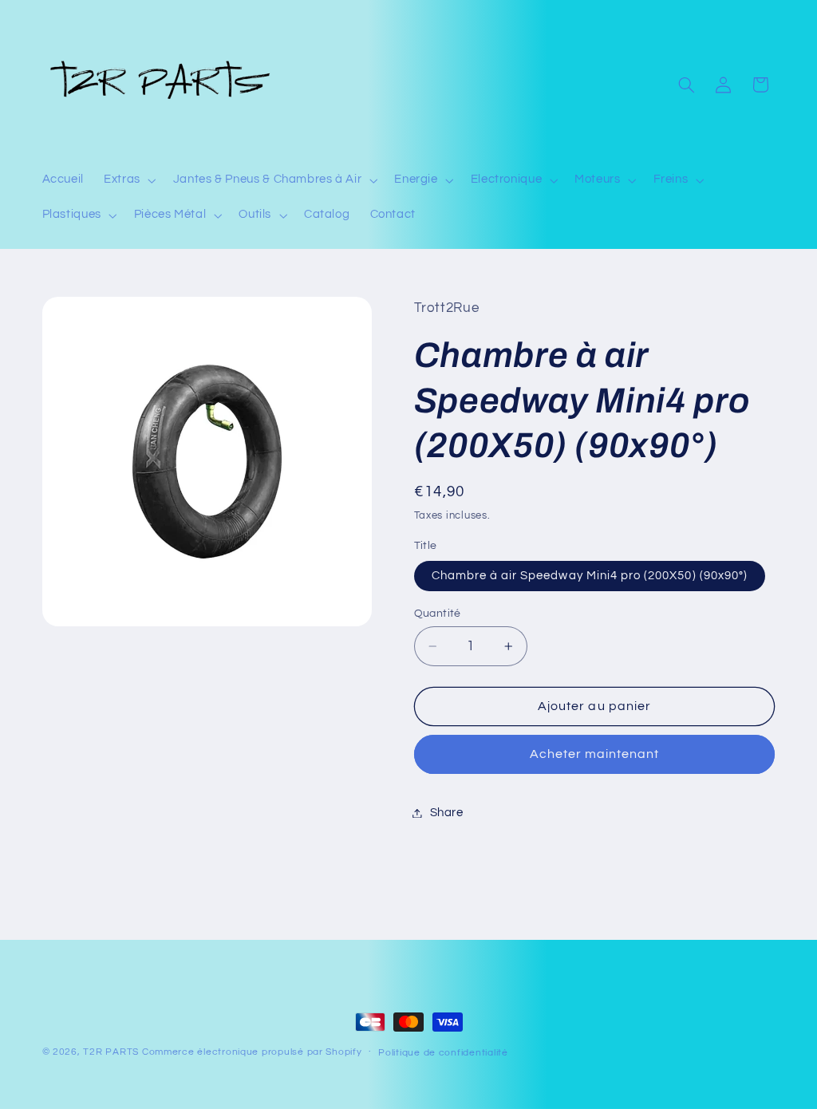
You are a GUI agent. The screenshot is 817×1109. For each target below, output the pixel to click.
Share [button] (447, 813)
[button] (129, 180)
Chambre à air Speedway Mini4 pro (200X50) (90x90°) (590, 576)
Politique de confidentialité (443, 1052)
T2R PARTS (111, 1052)
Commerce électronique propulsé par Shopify (252, 1052)
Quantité (437, 613)
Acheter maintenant (595, 754)
